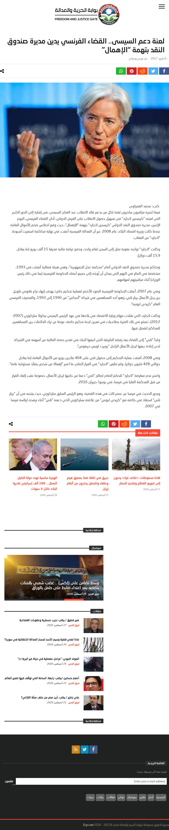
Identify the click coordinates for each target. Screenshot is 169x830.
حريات (90, 797)
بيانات (100, 797)
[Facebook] (93, 749)
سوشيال (132, 797)
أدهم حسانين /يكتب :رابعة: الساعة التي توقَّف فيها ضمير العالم (42, 678)
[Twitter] (85, 749)
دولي (121, 797)
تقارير (142, 797)
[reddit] (142, 71)
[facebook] (164, 71)
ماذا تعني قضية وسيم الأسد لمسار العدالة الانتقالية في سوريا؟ (41, 639)
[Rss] (76, 749)
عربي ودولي (136, 58)
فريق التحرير (93, 593)
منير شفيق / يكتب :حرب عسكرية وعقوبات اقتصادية (49, 620)
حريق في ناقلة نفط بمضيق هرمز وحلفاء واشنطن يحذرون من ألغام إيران (87, 483)
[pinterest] (132, 71)
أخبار (151, 797)
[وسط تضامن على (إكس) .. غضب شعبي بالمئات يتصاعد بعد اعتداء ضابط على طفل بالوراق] (53, 577)
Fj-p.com (88, 824)
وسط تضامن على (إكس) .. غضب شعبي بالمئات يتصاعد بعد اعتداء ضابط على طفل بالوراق (59, 585)
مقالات (111, 797)
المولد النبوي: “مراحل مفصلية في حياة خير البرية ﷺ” (48, 658)
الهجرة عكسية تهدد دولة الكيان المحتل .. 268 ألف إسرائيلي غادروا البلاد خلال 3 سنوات (35, 483)
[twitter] (153, 71)
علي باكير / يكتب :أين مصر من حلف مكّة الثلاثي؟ (50, 697)
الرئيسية (160, 797)
